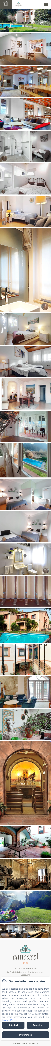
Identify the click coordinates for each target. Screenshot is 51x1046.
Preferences (25, 1034)
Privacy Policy (9, 1020)
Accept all (38, 1025)
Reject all (13, 1025)
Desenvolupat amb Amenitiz (25, 1043)
